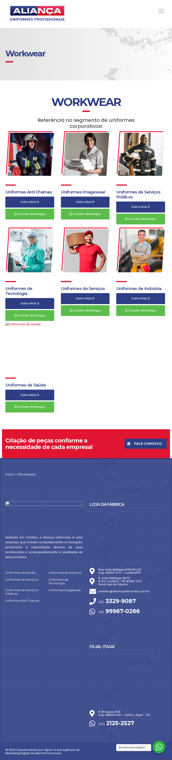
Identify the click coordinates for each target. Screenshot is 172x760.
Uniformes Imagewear (83, 192)
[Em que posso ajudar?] (159, 747)
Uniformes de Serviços (83, 288)
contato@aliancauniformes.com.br (124, 591)
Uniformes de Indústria (138, 288)
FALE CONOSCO (148, 444)
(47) (116, 724)
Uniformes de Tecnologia (18, 291)
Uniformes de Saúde (25, 385)
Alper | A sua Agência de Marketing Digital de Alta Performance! (42, 751)
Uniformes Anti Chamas (28, 192)
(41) (117, 602)
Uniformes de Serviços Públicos (21, 591)
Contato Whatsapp (31, 214)
